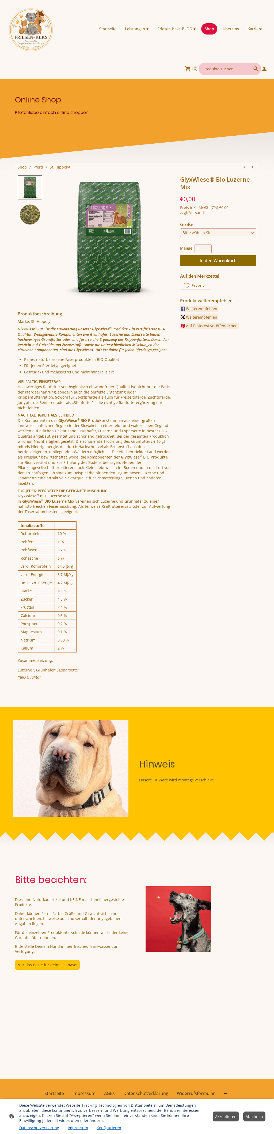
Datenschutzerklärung (39, 1127)
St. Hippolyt (60, 167)
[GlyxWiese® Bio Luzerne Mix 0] (30, 187)
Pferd (38, 167)
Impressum (78, 1127)
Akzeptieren (226, 1116)
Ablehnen (254, 1116)
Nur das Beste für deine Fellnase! (47, 964)
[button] (195, 285)
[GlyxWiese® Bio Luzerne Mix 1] (30, 214)
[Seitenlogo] (31, 29)
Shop (22, 167)
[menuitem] (245, 167)
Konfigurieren (109, 1127)
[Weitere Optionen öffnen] (225, 1093)
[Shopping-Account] (264, 69)
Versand (196, 212)
